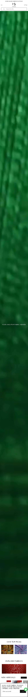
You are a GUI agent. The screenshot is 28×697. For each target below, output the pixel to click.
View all (24, 677)
